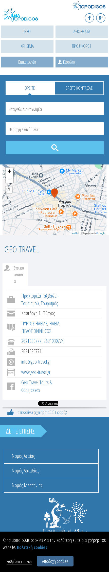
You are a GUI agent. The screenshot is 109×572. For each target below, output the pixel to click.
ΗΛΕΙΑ (54, 323)
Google (100, 233)
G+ (104, 15)
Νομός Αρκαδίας (25, 470)
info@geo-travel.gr (36, 361)
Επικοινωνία (27, 62)
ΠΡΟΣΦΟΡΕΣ (81, 46)
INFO (27, 31)
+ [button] (9, 171)
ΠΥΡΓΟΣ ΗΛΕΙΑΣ (34, 323)
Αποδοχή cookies (55, 561)
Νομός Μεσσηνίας (27, 485)
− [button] (9, 179)
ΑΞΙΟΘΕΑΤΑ (82, 31)
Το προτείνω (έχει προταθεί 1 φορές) (41, 412)
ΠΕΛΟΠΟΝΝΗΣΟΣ (36, 331)
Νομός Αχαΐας (23, 455)
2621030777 (31, 341)
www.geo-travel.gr (35, 372)
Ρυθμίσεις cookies (19, 561)
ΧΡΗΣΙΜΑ (27, 46)
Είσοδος (69, 62)
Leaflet (75, 233)
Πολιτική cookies (32, 547)
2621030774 (54, 341)
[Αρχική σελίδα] (25, 17)
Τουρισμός (49, 303)
